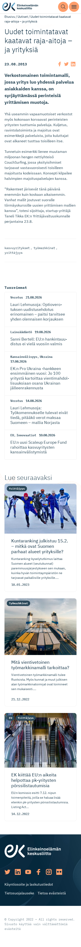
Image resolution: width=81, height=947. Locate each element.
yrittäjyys (13, 253)
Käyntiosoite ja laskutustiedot (28, 884)
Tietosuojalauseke (19, 893)
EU (12, 435)
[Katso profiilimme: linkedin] (18, 872)
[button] (63, 7)
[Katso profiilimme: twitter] (7, 872)
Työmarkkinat (18, 603)
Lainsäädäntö (21, 332)
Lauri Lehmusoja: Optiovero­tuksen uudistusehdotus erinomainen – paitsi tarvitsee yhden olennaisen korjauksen (37, 312)
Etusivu (9, 17)
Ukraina (46, 357)
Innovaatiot (26, 435)
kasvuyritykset (17, 248)
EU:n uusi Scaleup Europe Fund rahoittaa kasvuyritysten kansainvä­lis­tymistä (38, 447)
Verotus (16, 297)
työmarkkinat (44, 248)
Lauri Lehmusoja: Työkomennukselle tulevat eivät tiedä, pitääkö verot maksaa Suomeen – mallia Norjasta (39, 415)
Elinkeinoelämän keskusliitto (20, 7)
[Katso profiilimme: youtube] (28, 872)
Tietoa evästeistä (52, 893)
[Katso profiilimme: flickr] (59, 872)
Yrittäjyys (17, 488)
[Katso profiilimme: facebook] (38, 872)
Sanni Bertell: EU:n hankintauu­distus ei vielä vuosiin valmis (38, 341)
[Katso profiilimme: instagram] (49, 872)
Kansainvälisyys (23, 357)
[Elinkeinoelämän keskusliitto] (32, 851)
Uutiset (23, 17)
